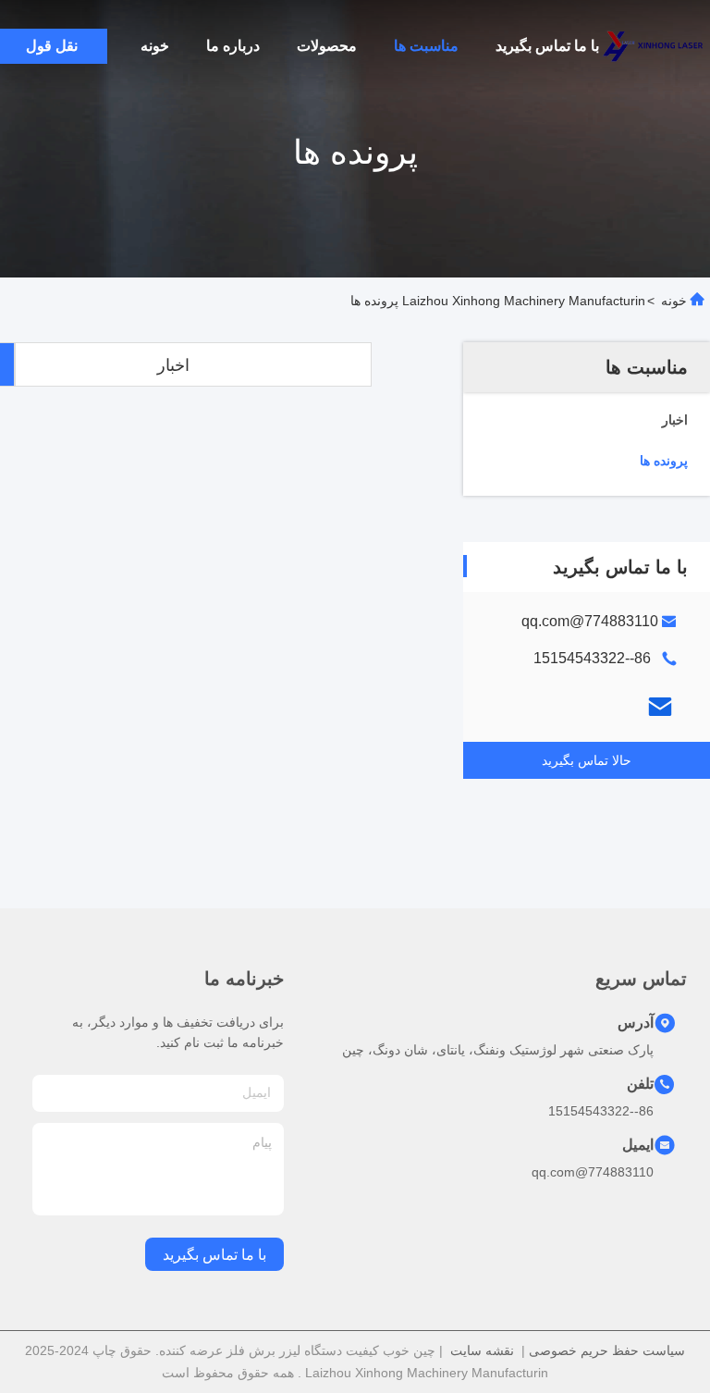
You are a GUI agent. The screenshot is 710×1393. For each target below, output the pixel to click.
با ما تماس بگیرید (547, 46)
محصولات (327, 46)
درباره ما (233, 46)
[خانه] (654, 46)
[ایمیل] (660, 706)
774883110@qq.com (589, 621)
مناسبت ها (426, 46)
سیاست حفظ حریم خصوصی (607, 1350)
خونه (155, 46)
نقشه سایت (482, 1350)
